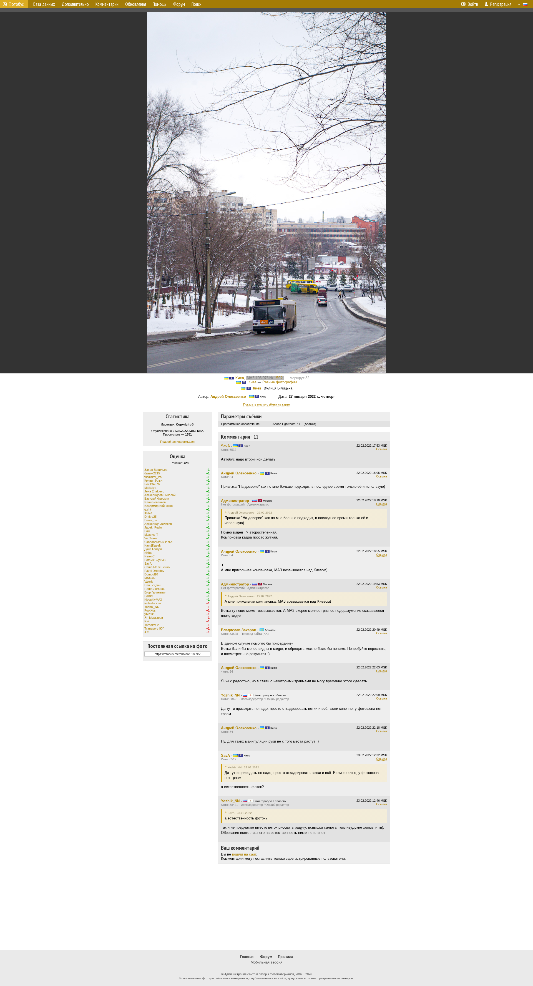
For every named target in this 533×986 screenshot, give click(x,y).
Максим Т (151, 534)
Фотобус (16, 4)
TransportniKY (154, 628)
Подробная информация (177, 441)
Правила (285, 957)
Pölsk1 (149, 596)
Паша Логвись (154, 588)
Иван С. (149, 556)
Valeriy (148, 581)
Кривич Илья (153, 480)
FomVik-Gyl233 (154, 560)
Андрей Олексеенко (228, 396)
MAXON (149, 578)
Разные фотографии (279, 382)
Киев (239, 378)
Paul (147, 531)
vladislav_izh (153, 477)
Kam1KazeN (152, 545)
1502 (278, 378)
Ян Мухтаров (153, 617)
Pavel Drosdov (154, 570)
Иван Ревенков (155, 502)
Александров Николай (159, 495)
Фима (148, 513)
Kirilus (148, 552)
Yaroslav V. (151, 625)
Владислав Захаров (238, 630)
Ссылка (381, 449)
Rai (146, 621)
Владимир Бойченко (158, 505)
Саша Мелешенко (157, 567)
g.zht (147, 509)
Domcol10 (151, 574)
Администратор (235, 501)
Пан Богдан (152, 585)
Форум (266, 957)
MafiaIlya (150, 487)
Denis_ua (150, 520)
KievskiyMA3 (153, 599)
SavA (148, 563)
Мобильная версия (266, 962)
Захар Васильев (155, 469)
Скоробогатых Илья (158, 542)
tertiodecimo (152, 603)
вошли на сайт (244, 854)
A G (146, 632)
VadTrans (150, 538)
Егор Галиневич (155, 592)
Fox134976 (152, 484)
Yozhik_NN (151, 606)
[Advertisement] (266, 907)
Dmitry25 (150, 516)
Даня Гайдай (153, 549)
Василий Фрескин (156, 498)
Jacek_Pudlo (153, 527)
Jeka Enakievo (154, 491)
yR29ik (149, 614)
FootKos (150, 610)
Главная (247, 957)
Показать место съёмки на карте (266, 404)
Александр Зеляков (158, 523)
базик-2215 (152, 473)
